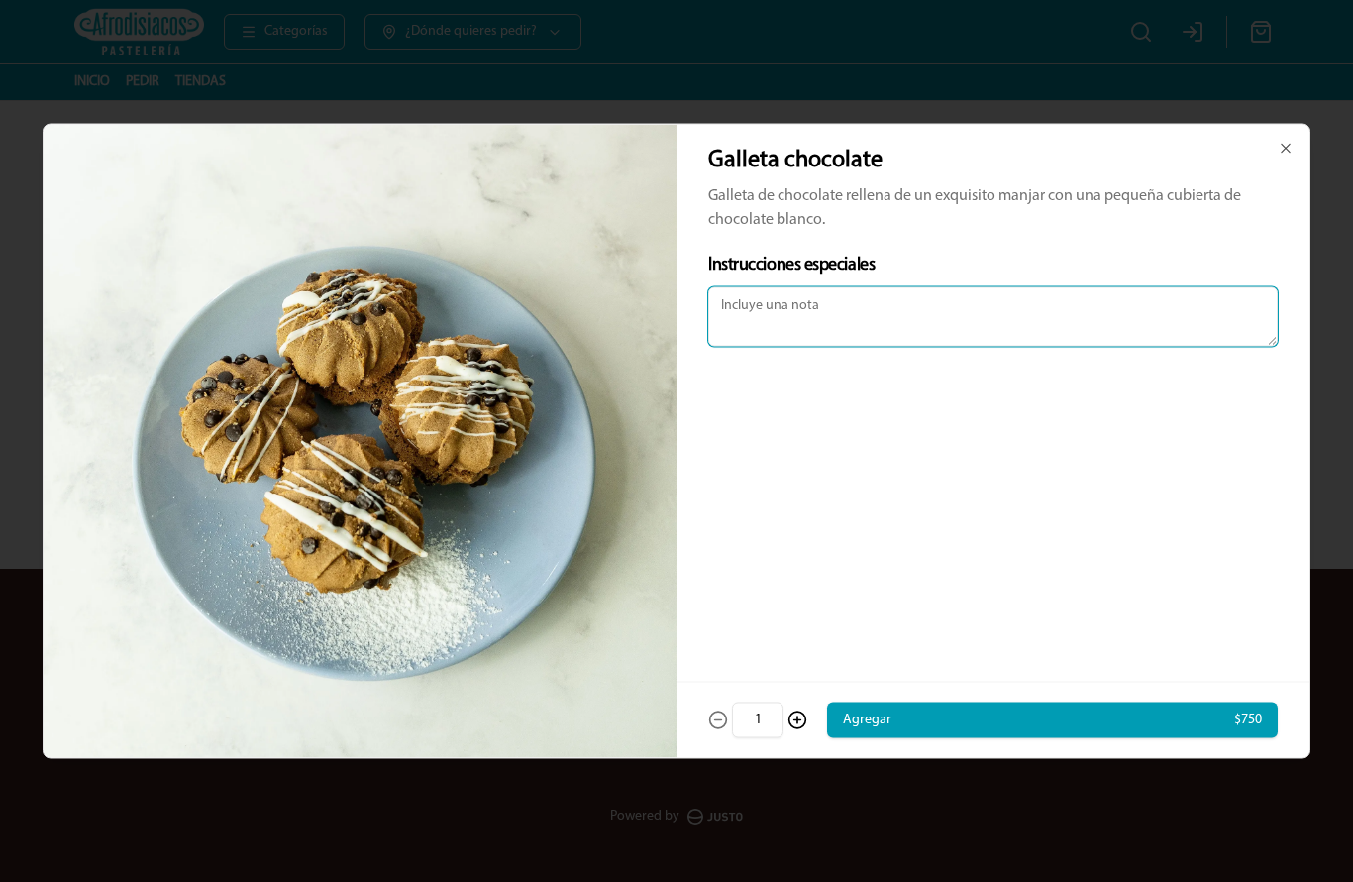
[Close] (1286, 149)
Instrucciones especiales (791, 266)
